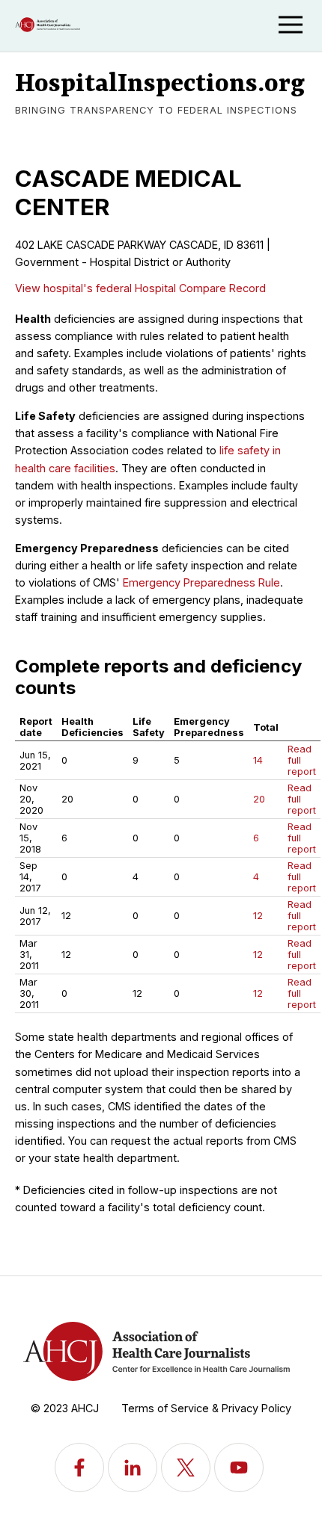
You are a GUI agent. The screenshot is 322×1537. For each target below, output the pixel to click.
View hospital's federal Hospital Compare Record (140, 288)
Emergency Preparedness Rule (201, 582)
